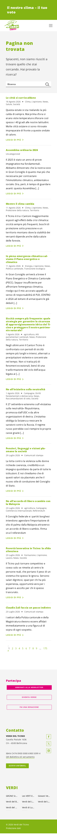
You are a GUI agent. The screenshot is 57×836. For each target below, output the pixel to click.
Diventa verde (29, 697)
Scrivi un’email (17, 766)
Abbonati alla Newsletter (29, 687)
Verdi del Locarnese (28, 801)
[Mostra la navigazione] (50, 25)
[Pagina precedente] (8, 646)
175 (45, 648)
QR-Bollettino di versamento (20, 756)
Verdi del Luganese (44, 801)
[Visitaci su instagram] (48, 750)
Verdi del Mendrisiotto (12, 807)
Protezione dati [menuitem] (13, 828)
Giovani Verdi (44, 796)
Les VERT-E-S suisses (28, 796)
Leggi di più (13, 140)
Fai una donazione (29, 707)
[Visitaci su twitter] (48, 743)
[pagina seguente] (8, 651)
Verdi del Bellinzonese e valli (12, 801)
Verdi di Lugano (28, 807)
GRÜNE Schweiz (12, 796)
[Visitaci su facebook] (48, 736)
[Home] (11, 26)
